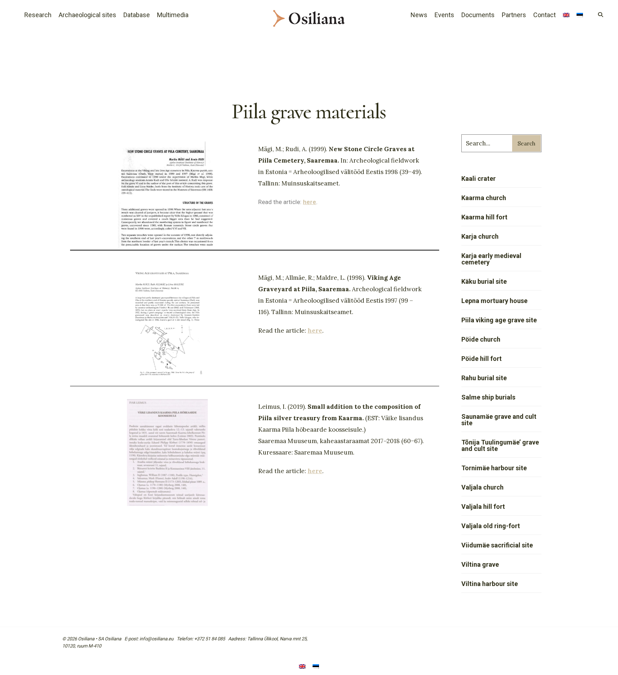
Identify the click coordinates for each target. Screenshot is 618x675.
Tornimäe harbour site (494, 468)
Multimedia (172, 15)
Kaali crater (478, 178)
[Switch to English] (302, 667)
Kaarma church (483, 198)
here (315, 330)
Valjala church (482, 487)
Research (38, 15)
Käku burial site (484, 281)
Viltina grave (480, 564)
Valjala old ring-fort (490, 526)
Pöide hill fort (481, 358)
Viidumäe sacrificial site (497, 545)
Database (136, 15)
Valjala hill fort (483, 506)
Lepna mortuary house (494, 300)
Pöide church (480, 339)
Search (526, 143)
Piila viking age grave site (499, 320)
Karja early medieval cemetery (491, 259)
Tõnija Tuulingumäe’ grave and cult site (500, 445)
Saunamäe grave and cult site (498, 420)
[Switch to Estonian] (580, 15)
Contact (544, 15)
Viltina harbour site (489, 583)
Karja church (480, 236)
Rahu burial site (484, 378)
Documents (478, 15)
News (419, 15)
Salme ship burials (488, 397)
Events (444, 15)
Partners (514, 15)
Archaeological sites (87, 15)
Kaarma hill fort (484, 217)
